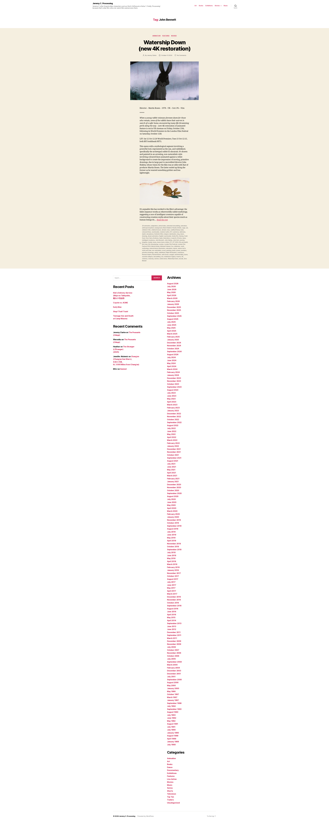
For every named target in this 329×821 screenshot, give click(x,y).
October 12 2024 (166, 55)
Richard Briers (156, 254)
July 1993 (171, 715)
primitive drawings (148, 252)
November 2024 (174, 346)
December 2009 (174, 641)
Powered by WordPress (145, 816)
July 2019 (171, 532)
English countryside (165, 236)
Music (226, 6)
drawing (144, 236)
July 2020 (171, 499)
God (147, 238)
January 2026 (173, 304)
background (158, 228)
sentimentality (179, 254)
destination (172, 234)
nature (175, 248)
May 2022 (171, 434)
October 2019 (173, 523)
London (161, 244)
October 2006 (173, 656)
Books (201, 6)
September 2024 (174, 351)
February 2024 (173, 372)
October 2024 (173, 349)
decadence (150, 234)
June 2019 (171, 535)
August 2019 (172, 529)
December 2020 (174, 484)
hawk (161, 238)
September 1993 (174, 709)
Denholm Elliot (158, 234)
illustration (166, 238)
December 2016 (174, 597)
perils (173, 250)
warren (156, 258)
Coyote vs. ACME (120, 303)
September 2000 (174, 680)
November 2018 (174, 544)
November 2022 (174, 416)
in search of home (176, 238)
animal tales (162, 226)
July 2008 (171, 647)
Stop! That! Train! (120, 311)
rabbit (156, 252)
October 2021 (173, 455)
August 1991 (172, 724)
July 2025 (171, 322)
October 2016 (173, 603)
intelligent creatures (148, 240)
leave (154, 242)
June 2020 (171, 502)
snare (186, 254)
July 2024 (171, 357)
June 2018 (171, 555)
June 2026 (171, 289)
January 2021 (173, 481)
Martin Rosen (155, 246)
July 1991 (171, 727)
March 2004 (172, 665)
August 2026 (172, 284)
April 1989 (171, 739)
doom (182, 234)
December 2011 (174, 632)
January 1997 (173, 700)
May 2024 (171, 363)
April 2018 (171, 561)
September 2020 (174, 493)
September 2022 (174, 422)
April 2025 (171, 331)
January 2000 (173, 688)
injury (184, 238)
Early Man (117, 307)
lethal (167, 242)
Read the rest (162, 220)
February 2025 (173, 337)
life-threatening (153, 244)
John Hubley (168, 240)
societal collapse (147, 256)
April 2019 (171, 541)
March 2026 (172, 298)
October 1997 (173, 694)
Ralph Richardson (171, 252)
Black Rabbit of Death (170, 228)
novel (164, 250)
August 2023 (172, 390)
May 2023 (171, 399)
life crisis (145, 244)
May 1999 (171, 691)
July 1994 (171, 706)
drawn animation (153, 236)
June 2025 (171, 325)
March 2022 (172, 440)
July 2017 (171, 582)
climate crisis (166, 230)
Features (165, 35)
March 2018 (172, 564)
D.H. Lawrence (174, 232)
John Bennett (159, 240)
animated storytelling (173, 226)
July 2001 (171, 677)
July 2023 (171, 393)
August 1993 (172, 712)
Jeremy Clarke (151, 55)
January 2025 (173, 340)
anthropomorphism (148, 228)
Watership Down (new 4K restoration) (164, 45)
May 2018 (171, 558)
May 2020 (171, 505)
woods (181, 258)
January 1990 (173, 733)
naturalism (169, 248)
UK (182, 256)
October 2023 (173, 384)
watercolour (163, 258)
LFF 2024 (175, 242)
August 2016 (172, 609)
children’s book (156, 230)
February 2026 (173, 301)
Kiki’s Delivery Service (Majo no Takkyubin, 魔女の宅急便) (122, 295)
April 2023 (171, 402)
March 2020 (172, 511)
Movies (217, 6)
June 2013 (171, 626)
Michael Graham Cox (166, 246)
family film (175, 236)
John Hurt (176, 240)
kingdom (145, 242)
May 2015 (171, 617)
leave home (161, 242)
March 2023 (172, 405)
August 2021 (172, 461)
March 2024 (172, 369)
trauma (178, 256)
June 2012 (171, 629)
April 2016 (171, 615)
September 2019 (174, 526)
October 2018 (173, 547)
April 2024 (171, 366)
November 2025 (174, 310)
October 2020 (173, 490)
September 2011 (174, 635)
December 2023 (174, 378)
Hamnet (123, 369)
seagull (171, 254)
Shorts (170, 791)
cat (187, 228)
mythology (145, 248)
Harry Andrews (154, 238)
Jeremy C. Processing (103, 3)
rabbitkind (162, 252)
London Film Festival (170, 244)
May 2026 (171, 292)
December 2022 (174, 414)
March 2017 (172, 594)
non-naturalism (156, 250)
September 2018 (174, 550)
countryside (155, 232)
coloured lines (146, 232)
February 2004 (173, 668)
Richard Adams (147, 254)
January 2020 (173, 517)
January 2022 (173, 446)
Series (170, 788)
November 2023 (174, 381)
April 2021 (171, 473)
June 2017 (171, 585)
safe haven (165, 254)
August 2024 (172, 354)
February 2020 (173, 514)
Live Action (172, 779)
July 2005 (171, 659)
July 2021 (171, 464)
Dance (169, 767)
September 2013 (174, 623)
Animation (156, 35)
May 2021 (171, 470)
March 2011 (172, 638)
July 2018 (171, 552)
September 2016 (174, 606)
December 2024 (174, 343)
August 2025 (172, 319)
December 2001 (174, 674)
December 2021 (174, 449)
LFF (170, 242)
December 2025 (174, 307)
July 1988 (171, 745)
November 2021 (174, 452)
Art (195, 6)
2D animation (146, 226)
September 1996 (174, 703)
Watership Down (173, 258)
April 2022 (171, 437)
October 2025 (173, 313)
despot (166, 234)
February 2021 (173, 479)
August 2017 (172, 579)
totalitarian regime (170, 256)
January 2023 (173, 411)
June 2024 (171, 360)
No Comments (181, 55)
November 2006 (174, 653)
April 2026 (171, 295)
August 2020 (172, 496)
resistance (180, 252)
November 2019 (174, 520)
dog (178, 234)
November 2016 (174, 600)
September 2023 (174, 387)
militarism (177, 246)
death (144, 234)
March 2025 (172, 334)
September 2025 (174, 316)
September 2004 (174, 662)
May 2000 (171, 685)
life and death (183, 242)
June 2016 (171, 612)
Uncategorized (173, 803)
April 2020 (171, 508)
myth (182, 246)
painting (168, 250)
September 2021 (174, 458)
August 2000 (172, 682)
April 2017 (171, 591)
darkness (182, 232)
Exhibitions (209, 6)
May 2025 (171, 328)
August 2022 (172, 425)
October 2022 (173, 419)
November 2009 (174, 644)
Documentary (173, 770)
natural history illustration (157, 248)
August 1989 (172, 736)
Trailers (170, 800)
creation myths (164, 232)
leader (150, 242)
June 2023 (171, 396)
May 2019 (171, 538)
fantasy (181, 236)
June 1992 (171, 718)
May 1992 (171, 721)
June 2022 (171, 431)
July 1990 (171, 730)
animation (184, 226)
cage (183, 228)
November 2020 (174, 487)
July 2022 (171, 428)
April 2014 (171, 620)
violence (144, 258)
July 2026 (171, 286)
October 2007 (173, 650)
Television (171, 794)
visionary (151, 258)
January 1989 (173, 742)
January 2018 (173, 570)
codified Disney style (177, 230)
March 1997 (172, 697)
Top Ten (170, 797)
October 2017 (173, 576)
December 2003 (174, 671)
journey (182, 240)
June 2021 (171, 467)
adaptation (154, 226)
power (178, 250)
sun (162, 256)
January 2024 (173, 375)
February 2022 (173, 443)
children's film (146, 230)
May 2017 (171, 588)
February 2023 (173, 408)
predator (183, 250)
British (179, 228)
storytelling (156, 256)
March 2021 (172, 476)
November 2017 (174, 573)
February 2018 (173, 567)
